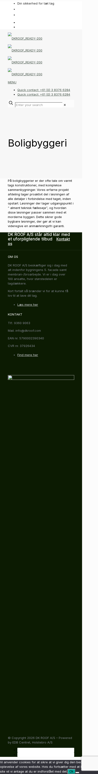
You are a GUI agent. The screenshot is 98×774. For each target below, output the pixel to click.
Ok (71, 771)
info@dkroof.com (30, 15)
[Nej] (77, 772)
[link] (65, 105)
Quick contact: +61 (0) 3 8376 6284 (43, 90)
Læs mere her (27, 304)
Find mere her (27, 355)
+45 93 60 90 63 (29, 9)
